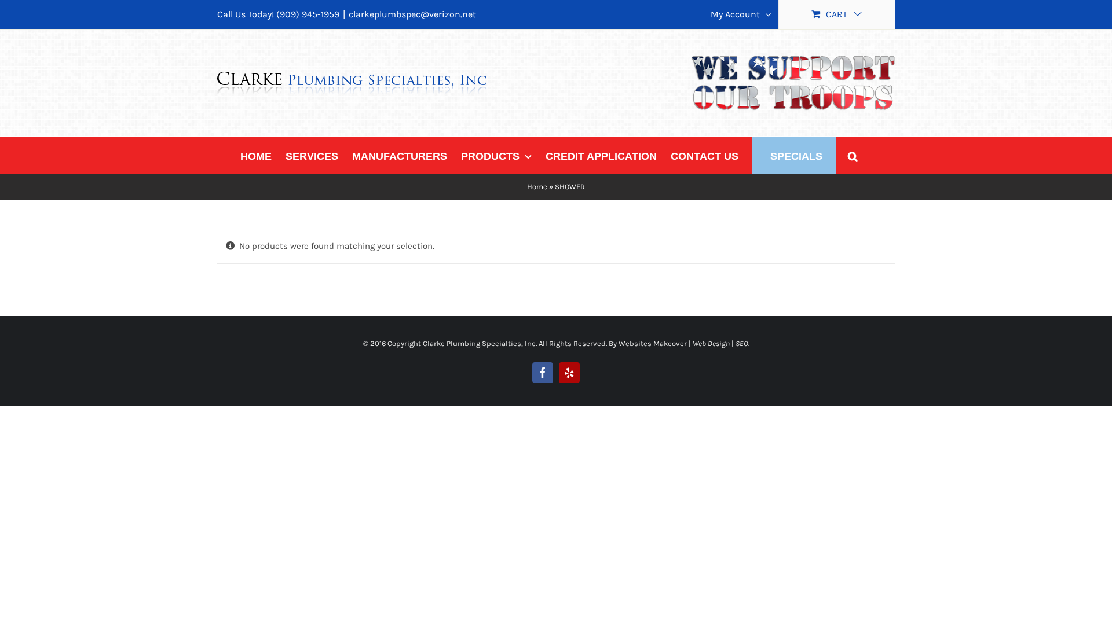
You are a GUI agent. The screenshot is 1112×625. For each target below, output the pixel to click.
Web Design (711, 343)
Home (537, 186)
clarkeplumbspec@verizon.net (412, 14)
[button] (853, 155)
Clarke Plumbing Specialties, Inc (479, 343)
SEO (742, 343)
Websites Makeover (653, 343)
